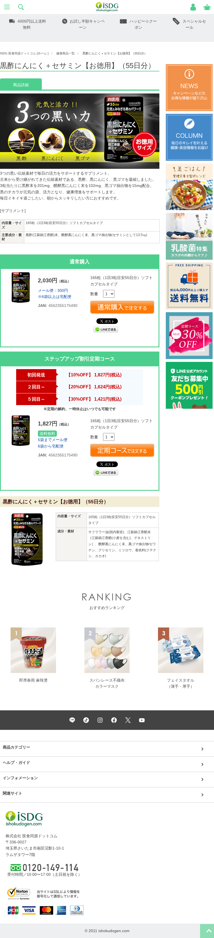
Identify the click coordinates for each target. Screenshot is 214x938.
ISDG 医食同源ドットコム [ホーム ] (24, 53)
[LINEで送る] (106, 329)
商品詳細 (21, 85)
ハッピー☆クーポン (143, 24)
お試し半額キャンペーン (87, 24)
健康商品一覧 (65, 53)
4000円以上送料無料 (32, 24)
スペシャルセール (194, 24)
